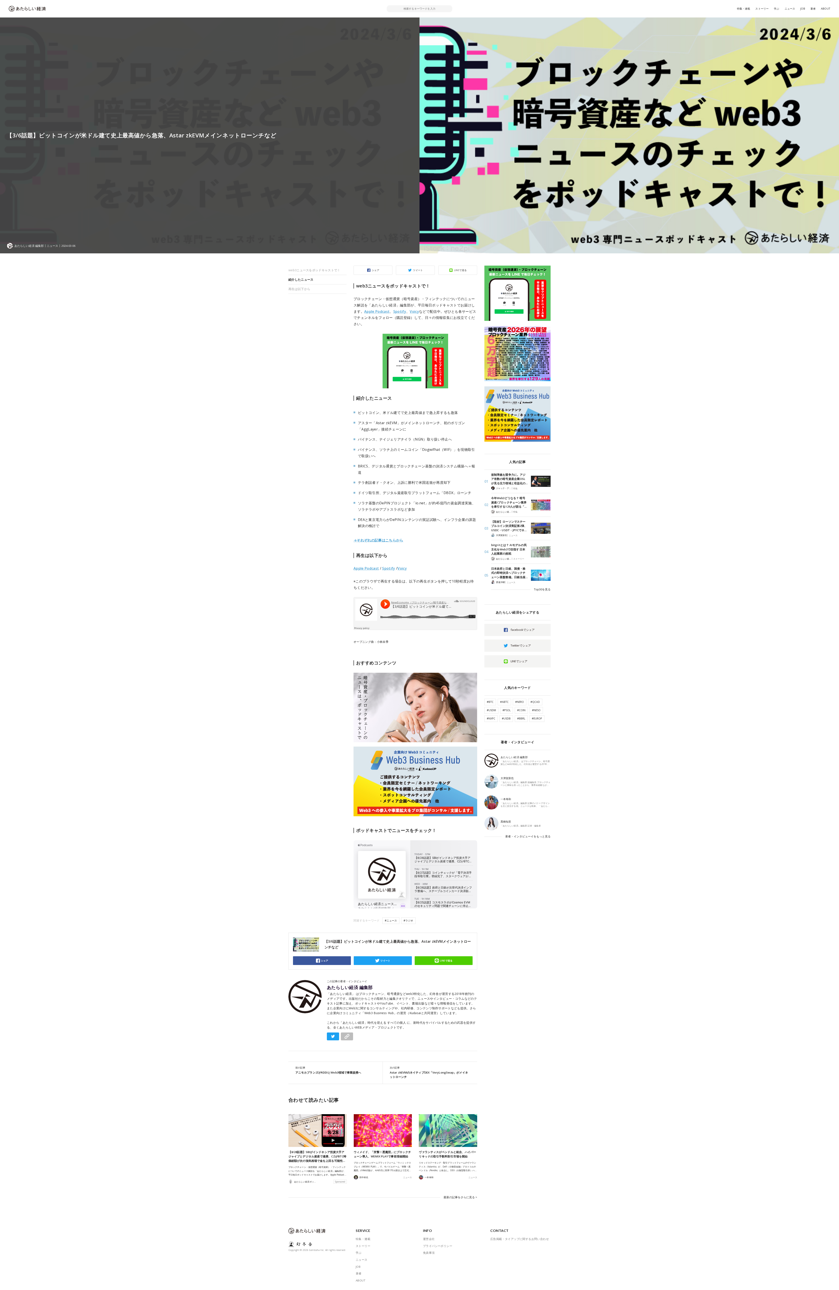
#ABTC (504, 702)
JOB (802, 8)
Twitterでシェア (521, 645)
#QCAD (535, 702)
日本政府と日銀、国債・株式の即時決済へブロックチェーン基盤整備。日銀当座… (509, 573)
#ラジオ (408, 920)
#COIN (521, 710)
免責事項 (429, 1253)
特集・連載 (743, 8)
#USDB (506, 718)
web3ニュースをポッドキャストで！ (314, 270)
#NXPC (491, 718)
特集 (515, 488)
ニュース (790, 8)
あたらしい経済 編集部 (350, 987)
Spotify (399, 311)
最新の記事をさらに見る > (460, 1197)
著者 (813, 8)
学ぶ (776, 8)
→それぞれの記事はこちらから (378, 540)
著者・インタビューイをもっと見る (528, 836)
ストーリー (762, 8)
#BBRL (521, 718)
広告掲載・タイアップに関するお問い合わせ (519, 1239)
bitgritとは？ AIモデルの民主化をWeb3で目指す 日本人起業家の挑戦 (509, 549)
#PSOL (507, 710)
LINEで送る (460, 270)
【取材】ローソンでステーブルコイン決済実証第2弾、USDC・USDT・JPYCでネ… (509, 526)
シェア (375, 270)
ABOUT (825, 8)
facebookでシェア (523, 630)
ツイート (418, 270)
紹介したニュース (300, 279)
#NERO (519, 702)
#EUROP (537, 718)
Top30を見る (542, 589)
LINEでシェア (519, 661)
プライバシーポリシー (437, 1246)
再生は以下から (299, 289)
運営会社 (429, 1239)
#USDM (491, 710)
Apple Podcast (377, 311)
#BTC (490, 702)
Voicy (414, 311)
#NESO (536, 710)
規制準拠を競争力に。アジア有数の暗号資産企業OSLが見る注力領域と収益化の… (509, 479)
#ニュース (391, 920)
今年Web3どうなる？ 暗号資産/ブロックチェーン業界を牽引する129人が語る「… (509, 502)
